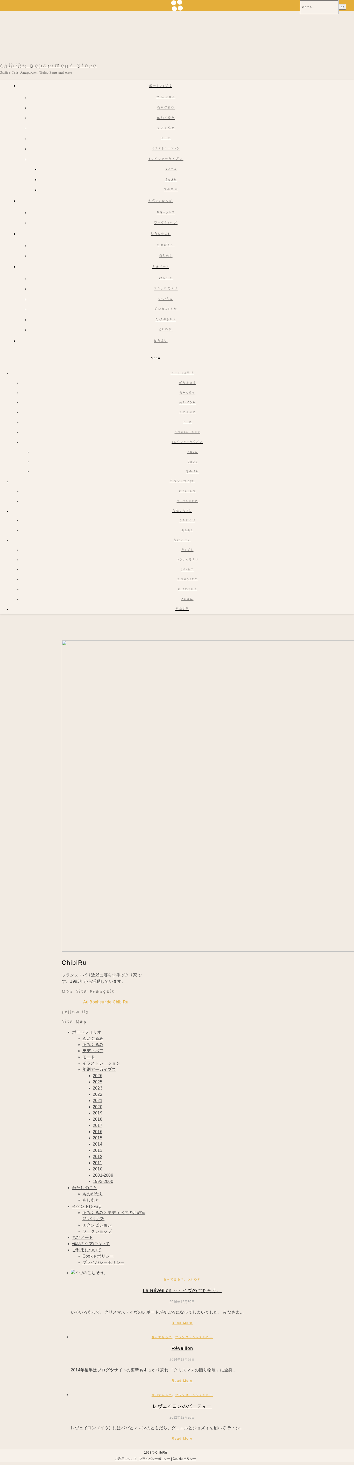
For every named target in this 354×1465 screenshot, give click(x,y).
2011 (97, 1163)
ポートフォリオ (160, 86)
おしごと (166, 279)
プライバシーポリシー (103, 1262)
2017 (97, 1125)
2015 (97, 1138)
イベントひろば (160, 201)
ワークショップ (166, 223)
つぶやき (194, 1279)
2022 (97, 1094)
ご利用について (86, 1250)
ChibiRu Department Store (48, 66)
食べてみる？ (174, 1279)
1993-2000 (103, 1181)
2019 (97, 1113)
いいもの (165, 299)
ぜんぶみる (165, 98)
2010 (97, 1169)
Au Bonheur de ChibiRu (105, 1002)
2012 (97, 1156)
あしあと (165, 256)
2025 (171, 180)
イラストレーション (166, 149)
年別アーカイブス (99, 1069)
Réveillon (182, 1348)
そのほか (171, 190)
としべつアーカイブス (165, 159)
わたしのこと (161, 234)
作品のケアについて (91, 1243)
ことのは (166, 330)
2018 (97, 1119)
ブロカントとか (166, 309)
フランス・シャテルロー (194, 1337)
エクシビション (97, 1225)
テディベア (166, 128)
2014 (97, 1144)
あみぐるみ (166, 108)
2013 (97, 1150)
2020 (97, 1107)
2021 (97, 1100)
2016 (97, 1131)
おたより (160, 341)
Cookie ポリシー (98, 1256)
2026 (171, 169)
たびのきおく (165, 320)
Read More (182, 1323)
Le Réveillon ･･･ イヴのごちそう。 (182, 1290)
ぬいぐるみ (166, 118)
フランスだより (166, 289)
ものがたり (166, 246)
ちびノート (160, 267)
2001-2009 (103, 1175)
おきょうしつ (166, 213)
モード (166, 139)
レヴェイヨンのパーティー (182, 1406)
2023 (97, 1088)
